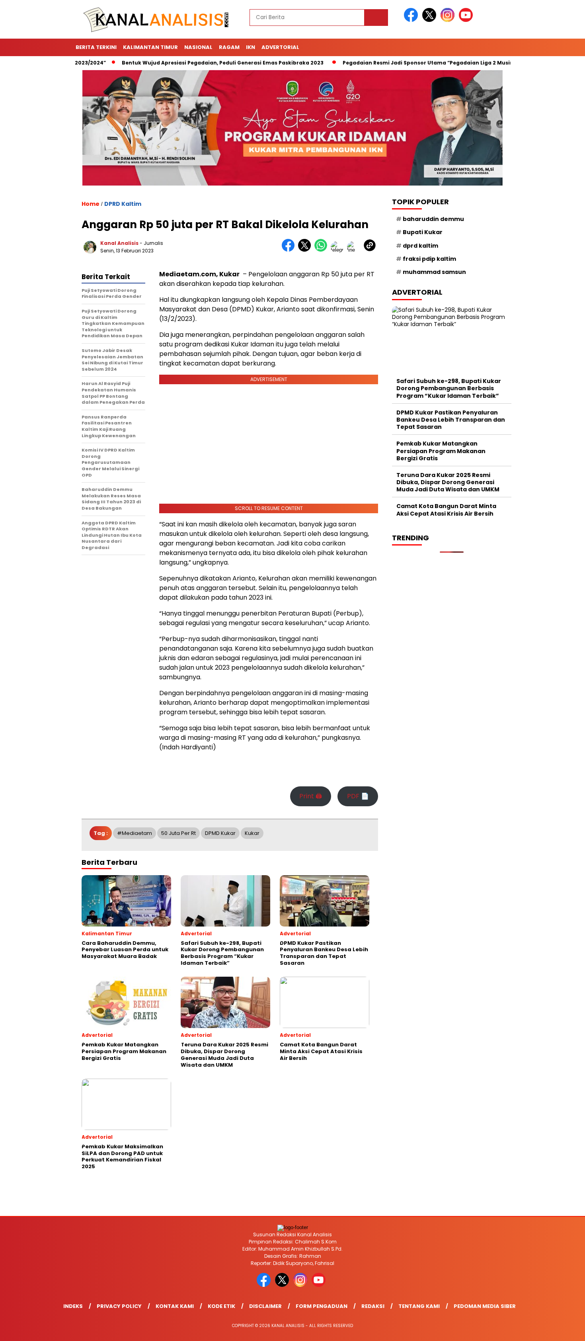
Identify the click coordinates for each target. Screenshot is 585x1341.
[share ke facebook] (290, 250)
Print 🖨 (310, 796)
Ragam (229, 47)
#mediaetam (134, 833)
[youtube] (467, 20)
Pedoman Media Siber (485, 1306)
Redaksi (372, 1306)
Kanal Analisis (119, 243)
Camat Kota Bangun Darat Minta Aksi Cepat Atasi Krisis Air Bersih (446, 510)
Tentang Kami (419, 1306)
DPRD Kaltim (122, 204)
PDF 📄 (358, 796)
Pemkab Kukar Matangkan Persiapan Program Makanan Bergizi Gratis (441, 451)
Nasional (198, 47)
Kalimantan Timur (150, 47)
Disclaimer (265, 1306)
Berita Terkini (96, 47)
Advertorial (280, 47)
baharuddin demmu (433, 219)
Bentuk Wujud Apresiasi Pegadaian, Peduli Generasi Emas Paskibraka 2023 (188, 62)
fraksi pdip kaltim (429, 258)
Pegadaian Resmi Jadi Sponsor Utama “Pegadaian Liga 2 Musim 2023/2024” (410, 62)
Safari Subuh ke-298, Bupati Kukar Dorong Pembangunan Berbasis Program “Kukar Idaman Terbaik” (448, 388)
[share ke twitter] (306, 250)
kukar (252, 833)
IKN (250, 47)
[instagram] (449, 20)
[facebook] (412, 20)
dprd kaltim (420, 245)
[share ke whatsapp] (322, 250)
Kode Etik (221, 1306)
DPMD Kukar (220, 833)
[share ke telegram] (339, 250)
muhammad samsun (434, 272)
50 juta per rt (178, 833)
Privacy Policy (119, 1306)
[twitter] (430, 20)
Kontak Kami (175, 1306)
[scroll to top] (561, 1329)
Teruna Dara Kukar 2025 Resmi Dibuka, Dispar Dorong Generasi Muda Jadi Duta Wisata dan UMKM (447, 482)
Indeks (73, 1306)
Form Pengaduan (321, 1306)
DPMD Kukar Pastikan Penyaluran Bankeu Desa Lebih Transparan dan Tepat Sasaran (450, 420)
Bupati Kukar (423, 232)
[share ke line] (355, 250)
